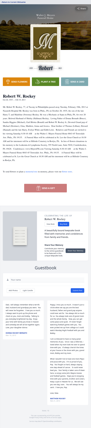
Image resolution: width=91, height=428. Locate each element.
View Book (51, 224)
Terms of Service (51, 417)
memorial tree (31, 171)
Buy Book (63, 224)
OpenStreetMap (48, 421)
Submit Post (77, 290)
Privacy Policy (38, 417)
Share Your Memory (75, 251)
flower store (67, 171)
